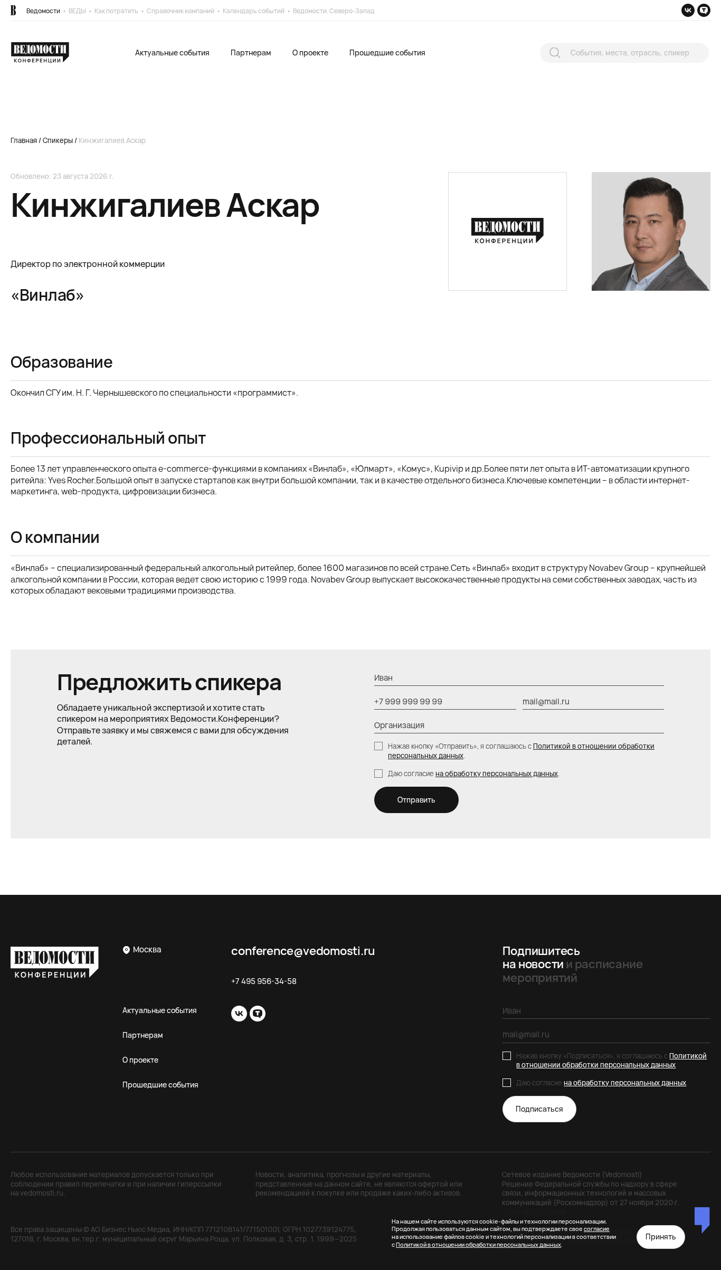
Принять (661, 1236)
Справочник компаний (180, 10)
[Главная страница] (13, 10)
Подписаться (539, 1109)
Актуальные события (172, 52)
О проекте (310, 52)
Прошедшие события (387, 52)
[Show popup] (555, 52)
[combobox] (624, 53)
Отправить (416, 800)
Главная (24, 140)
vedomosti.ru (41, 1193)
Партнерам (251, 52)
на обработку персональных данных (496, 773)
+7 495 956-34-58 (264, 981)
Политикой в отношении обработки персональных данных (611, 1060)
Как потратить (116, 10)
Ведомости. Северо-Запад (334, 10)
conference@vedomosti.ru (303, 951)
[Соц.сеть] (688, 10)
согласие (597, 1229)
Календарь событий (253, 10)
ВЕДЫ (77, 10)
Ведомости (43, 10)
